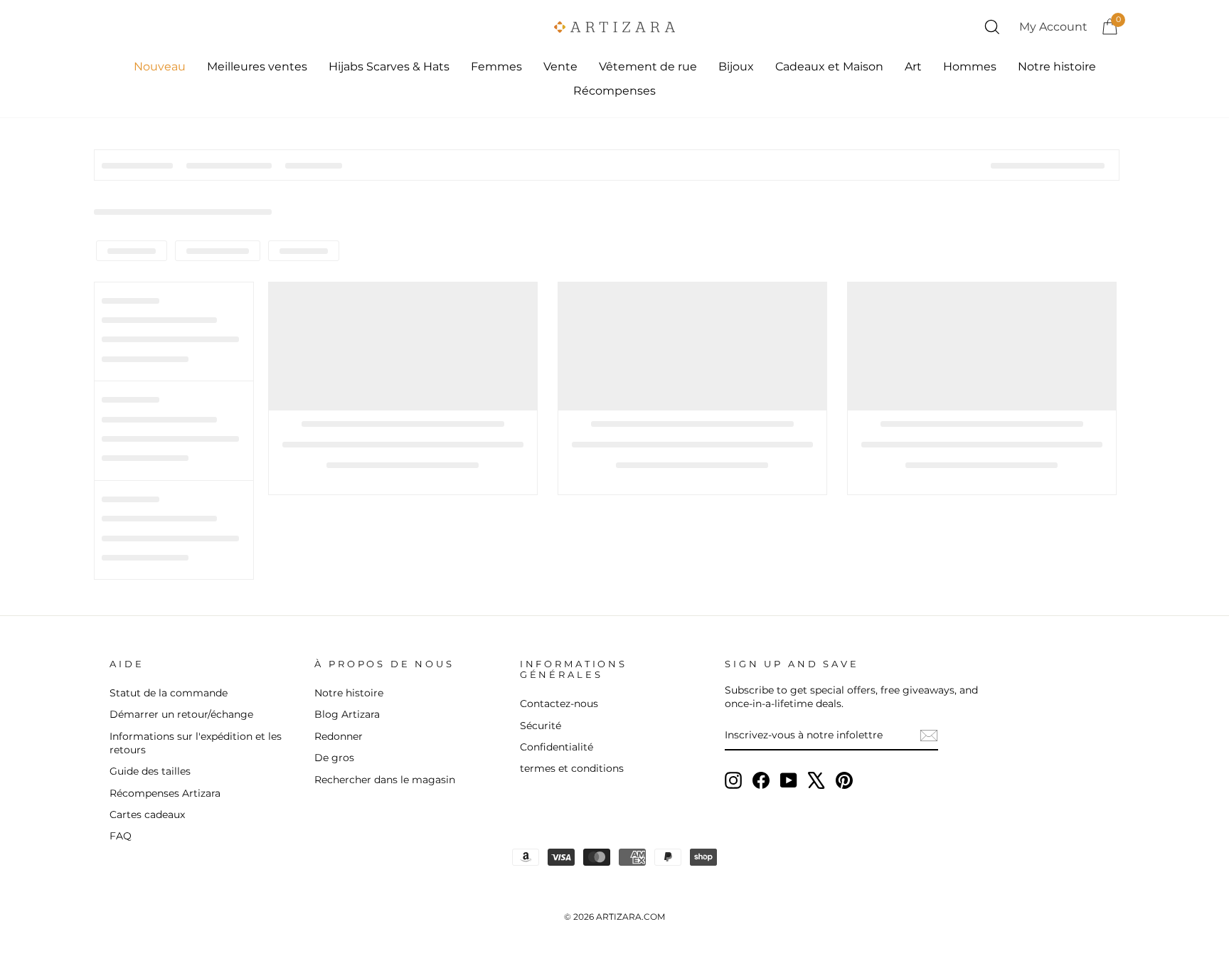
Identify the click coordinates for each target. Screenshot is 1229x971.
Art (913, 66)
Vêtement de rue (648, 66)
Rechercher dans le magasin (384, 779)
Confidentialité (556, 747)
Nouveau (160, 66)
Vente (560, 66)
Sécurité (540, 725)
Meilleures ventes (257, 66)
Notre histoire (1057, 66)
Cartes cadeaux (147, 814)
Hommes (969, 66)
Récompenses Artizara (165, 793)
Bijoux (736, 66)
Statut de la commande (169, 693)
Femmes (496, 66)
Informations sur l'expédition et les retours (196, 743)
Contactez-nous (559, 703)
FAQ (121, 836)
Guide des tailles (150, 771)
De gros (334, 757)
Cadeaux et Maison (829, 66)
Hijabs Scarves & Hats (389, 66)
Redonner (338, 736)
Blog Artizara (347, 714)
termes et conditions (572, 768)
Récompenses (614, 90)
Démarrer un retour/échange (181, 714)
